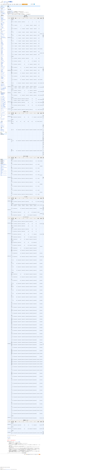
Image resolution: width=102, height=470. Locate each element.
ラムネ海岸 (2, 97)
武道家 (2, 51)
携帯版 (26, 4)
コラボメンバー (3, 28)
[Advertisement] (4, 147)
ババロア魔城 (2, 103)
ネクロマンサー (3, 72)
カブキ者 (3, 54)
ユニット (6, 1)
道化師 (2, 66)
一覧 (12, 4)
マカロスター (2, 119)
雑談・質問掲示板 (3, 7)
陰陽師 (2, 63)
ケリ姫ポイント (2, 125)
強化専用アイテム (3, 33)
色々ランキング (2, 16)
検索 (14, 4)
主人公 (4, 30)
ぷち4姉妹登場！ (3, 112)
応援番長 (3, 77)
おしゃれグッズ (3, 81)
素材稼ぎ (2, 18)
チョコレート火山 (3, 100)
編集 (3, 4)
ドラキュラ (2, 67)
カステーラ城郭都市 (3, 106)
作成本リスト (2, 36)
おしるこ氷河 (2, 98)
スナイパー (2, 44)
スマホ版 (23, 4)
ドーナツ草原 (2, 96)
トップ (1, 4)
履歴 (8, 4)
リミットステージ (3, 92)
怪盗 (1, 70)
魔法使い (2, 43)
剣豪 (2, 46)
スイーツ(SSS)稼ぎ (3, 19)
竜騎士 (2, 42)
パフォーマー (2, 75)
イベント (2, 124)
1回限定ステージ (3, 84)
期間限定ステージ (3, 85)
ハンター (3, 41)
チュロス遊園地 (3, 104)
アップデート (2, 123)
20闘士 (11, 1)
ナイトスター (3, 68)
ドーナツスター (3, 118)
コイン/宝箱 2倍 (3, 115)
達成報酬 (2, 122)
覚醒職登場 (2, 94)
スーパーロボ (3, 61)
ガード (2, 55)
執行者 (2, 48)
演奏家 (2, 52)
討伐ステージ (2, 89)
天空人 (2, 50)
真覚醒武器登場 (3, 93)
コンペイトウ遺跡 (3, 102)
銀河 (1, 117)
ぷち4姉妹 (2, 27)
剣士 (1, 39)
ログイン (20, 4)
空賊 (1, 59)
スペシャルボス (3, 90)
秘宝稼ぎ (2, 20)
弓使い (2, 40)
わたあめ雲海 (2, 99)
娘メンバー (2, 26)
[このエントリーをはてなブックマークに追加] (34, 4)
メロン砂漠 (2, 101)
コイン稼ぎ (2, 17)
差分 (6, 4)
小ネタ (2, 14)
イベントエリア (2, 83)
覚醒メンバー (2, 24)
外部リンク (2, 126)
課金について (2, 10)
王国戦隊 (2, 78)
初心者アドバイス (3, 12)
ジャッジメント (3, 49)
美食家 (2, 69)
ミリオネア (3, 73)
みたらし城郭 (2, 105)
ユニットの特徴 (2, 22)
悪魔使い (2, 71)
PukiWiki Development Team (8, 469)
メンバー (2, 30)
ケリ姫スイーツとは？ (3, 9)
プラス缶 (2, 34)
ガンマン (2, 47)
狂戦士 (2, 65)
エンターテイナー (4, 76)
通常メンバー (2, 23)
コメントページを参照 (17, 441)
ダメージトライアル (3, 111)
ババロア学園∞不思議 (3, 88)
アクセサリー (2, 80)
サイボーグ (2, 74)
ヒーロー (2, 25)
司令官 (2, 45)
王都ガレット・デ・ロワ (4, 108)
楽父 (2, 53)
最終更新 (17, 4)
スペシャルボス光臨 (3, 87)
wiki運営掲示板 (2, 129)
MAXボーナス (12, 11)
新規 (10, 4)
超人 (2, 57)
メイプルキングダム (3, 107)
